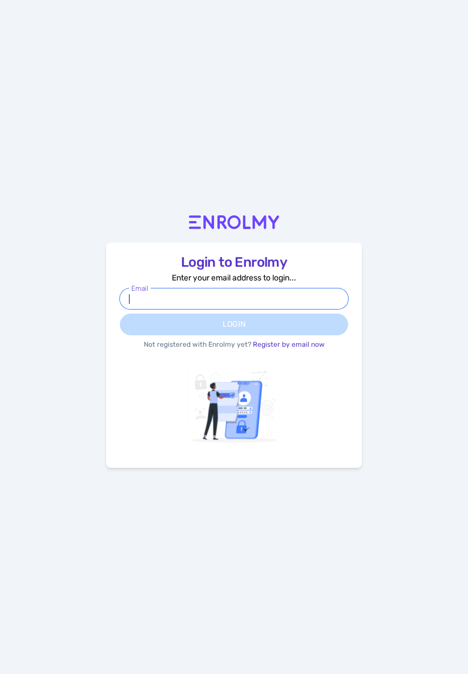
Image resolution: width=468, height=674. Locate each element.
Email (139, 288)
